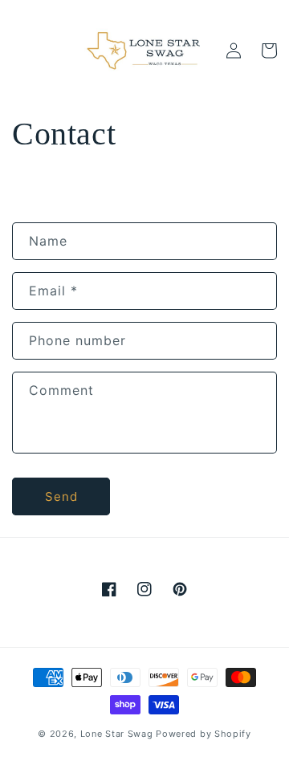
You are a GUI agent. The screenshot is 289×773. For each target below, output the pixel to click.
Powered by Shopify (203, 733)
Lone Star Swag (116, 733)
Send (61, 496)
